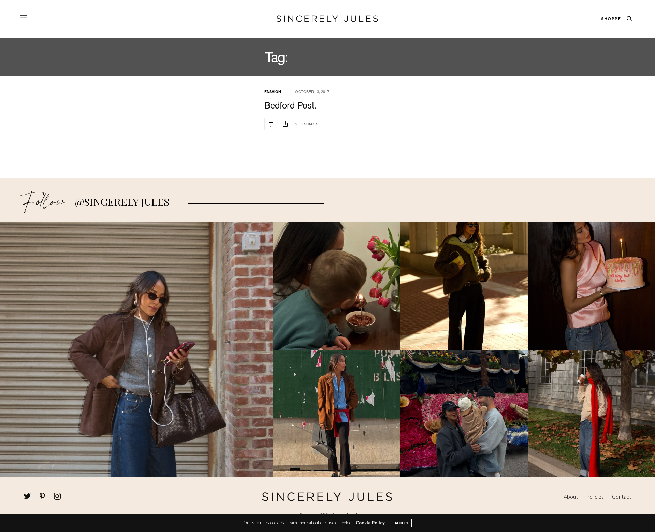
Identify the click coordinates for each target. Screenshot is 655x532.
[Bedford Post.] (270, 124)
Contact (621, 496)
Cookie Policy (370, 523)
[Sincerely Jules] (327, 19)
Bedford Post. (290, 104)
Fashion (272, 92)
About (571, 496)
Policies (595, 496)
